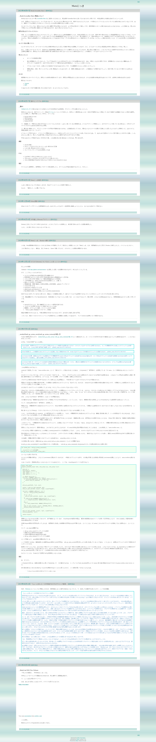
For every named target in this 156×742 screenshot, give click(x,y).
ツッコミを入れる (24, 94)
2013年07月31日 (24, 329)
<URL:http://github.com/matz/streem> (36, 269)
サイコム (51, 112)
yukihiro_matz (38, 716)
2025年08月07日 (24, 11)
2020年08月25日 (24, 180)
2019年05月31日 (24, 240)
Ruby (77, 740)
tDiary (78, 739)
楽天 (26, 85)
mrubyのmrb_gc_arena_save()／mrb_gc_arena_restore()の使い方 (55, 337)
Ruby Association (81, 737)
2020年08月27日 (24, 101)
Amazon (27, 83)
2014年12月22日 (24, 262)
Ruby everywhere (24, 684)
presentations (28, 716)
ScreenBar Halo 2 (42, 18)
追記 (138, 2)
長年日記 (49, 11)
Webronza (27, 589)
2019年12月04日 (24, 201)
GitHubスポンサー (26, 109)
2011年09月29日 (24, 665)
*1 (34, 341)
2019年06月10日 (24, 219)
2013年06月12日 (24, 584)
